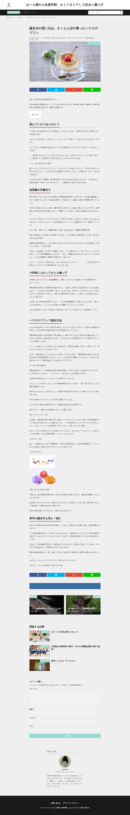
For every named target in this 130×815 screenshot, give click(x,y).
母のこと (64, 38)
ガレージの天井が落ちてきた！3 (64, 632)
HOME (11, 17)
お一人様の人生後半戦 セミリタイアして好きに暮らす (65, 4)
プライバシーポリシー (71, 803)
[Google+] (74, 90)
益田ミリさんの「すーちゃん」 (64, 661)
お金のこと (46, 632)
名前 (31, 709)
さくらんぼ (72, 38)
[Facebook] (38, 90)
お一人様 (24, 12)
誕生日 (93, 38)
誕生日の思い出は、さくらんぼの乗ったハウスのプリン (41, 17)
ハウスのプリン (80, 38)
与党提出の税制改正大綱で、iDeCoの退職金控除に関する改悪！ (75, 647)
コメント (33, 688)
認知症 (88, 38)
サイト (31, 726)
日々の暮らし (19, 17)
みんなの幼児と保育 (41, 489)
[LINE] (92, 90)
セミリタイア (32, 12)
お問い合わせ (56, 803)
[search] (121, 12)
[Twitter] (56, 90)
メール (32, 717)
